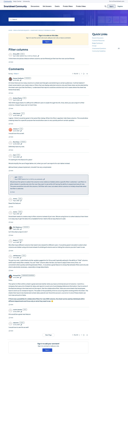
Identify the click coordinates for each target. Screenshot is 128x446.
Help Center (17, 1)
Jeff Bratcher (17, 256)
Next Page (48, 335)
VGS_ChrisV (16, 113)
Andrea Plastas (17, 98)
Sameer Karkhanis (18, 78)
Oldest (16, 74)
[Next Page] (83, 73)
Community (8, 1)
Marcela (35, 56)
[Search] (105, 6)
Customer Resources (98, 40)
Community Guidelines (99, 51)
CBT (16, 177)
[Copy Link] (38, 56)
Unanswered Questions (105, 48)
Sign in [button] (47, 42)
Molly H (15, 240)
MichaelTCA (16, 275)
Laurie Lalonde (17, 310)
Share (11, 62)
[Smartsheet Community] (15, 6)
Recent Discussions (97, 38)
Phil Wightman (17, 227)
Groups (94, 46)
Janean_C (16, 129)
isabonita (16, 323)
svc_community (39, 179)
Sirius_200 (16, 54)
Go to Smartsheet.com (116, 1)
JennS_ (15, 199)
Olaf (14, 155)
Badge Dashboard (97, 43)
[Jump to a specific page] (86, 73)
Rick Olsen (16, 142)
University (26, 1)
